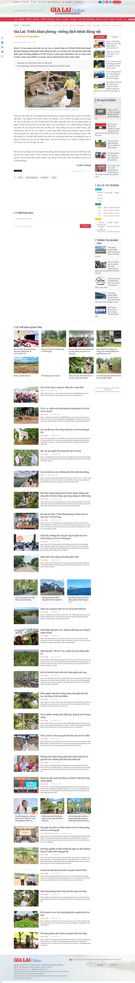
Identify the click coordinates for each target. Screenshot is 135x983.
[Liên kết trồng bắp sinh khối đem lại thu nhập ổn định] (108, 365)
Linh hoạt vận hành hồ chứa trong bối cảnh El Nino (63, 870)
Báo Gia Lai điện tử (67, 11)
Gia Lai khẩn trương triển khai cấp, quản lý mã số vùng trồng (65, 715)
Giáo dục (66, 19)
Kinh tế (58, 19)
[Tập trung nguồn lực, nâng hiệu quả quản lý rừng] (26, 587)
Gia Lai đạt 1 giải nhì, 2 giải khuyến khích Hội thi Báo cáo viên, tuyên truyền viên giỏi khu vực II (107, 171)
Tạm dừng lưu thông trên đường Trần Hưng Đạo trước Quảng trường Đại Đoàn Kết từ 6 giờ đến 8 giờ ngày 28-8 (107, 87)
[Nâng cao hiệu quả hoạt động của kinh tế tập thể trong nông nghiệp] (26, 785)
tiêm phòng (44, 177)
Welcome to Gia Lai (55, 2)
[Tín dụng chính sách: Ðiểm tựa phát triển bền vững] (26, 940)
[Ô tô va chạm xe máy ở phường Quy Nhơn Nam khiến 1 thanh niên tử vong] (99, 64)
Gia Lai (20, 177)
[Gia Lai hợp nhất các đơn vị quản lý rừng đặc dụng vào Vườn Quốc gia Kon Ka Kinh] (79, 806)
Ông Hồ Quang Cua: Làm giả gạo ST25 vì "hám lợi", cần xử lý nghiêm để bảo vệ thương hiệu (25, 818)
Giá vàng (65, 25)
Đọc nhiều (100, 37)
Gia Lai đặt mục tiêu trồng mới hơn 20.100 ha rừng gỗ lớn (64, 431)
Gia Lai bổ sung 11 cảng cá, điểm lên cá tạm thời (61, 387)
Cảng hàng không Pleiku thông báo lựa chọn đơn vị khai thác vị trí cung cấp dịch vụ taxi (107, 297)
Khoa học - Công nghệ (86, 19)
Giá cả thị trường (116, 25)
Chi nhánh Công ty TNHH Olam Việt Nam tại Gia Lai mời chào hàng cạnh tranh (107, 283)
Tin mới (115, 37)
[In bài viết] (2, 56)
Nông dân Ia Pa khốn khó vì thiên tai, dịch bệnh (34, 63)
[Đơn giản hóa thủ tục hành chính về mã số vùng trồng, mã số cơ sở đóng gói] (26, 834)
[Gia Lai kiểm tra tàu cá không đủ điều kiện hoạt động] (26, 479)
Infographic (79, 2)
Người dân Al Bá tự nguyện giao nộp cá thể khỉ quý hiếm (114, 156)
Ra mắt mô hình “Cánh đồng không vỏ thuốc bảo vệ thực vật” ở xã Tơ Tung (64, 515)
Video (17, 2)
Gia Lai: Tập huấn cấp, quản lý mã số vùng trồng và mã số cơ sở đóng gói (81, 351)
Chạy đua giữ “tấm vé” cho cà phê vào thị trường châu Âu (64, 652)
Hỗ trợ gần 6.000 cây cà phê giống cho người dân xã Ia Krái (65, 913)
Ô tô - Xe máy (56, 25)
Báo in (34, 2)
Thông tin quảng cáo (107, 242)
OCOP (49, 25)
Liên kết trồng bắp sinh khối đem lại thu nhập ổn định (108, 377)
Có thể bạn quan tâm (28, 327)
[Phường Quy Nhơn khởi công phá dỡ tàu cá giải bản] (52, 587)
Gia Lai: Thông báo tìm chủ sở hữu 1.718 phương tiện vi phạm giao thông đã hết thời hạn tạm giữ (107, 267)
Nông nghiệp (26, 25)
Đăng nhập (117, 2)
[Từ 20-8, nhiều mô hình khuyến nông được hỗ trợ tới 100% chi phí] (26, 415)
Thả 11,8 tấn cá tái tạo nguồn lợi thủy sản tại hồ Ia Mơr (65, 735)
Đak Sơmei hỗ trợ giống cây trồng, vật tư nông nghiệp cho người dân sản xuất (107, 351)
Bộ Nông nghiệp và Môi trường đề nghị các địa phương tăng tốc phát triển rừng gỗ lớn (65, 850)
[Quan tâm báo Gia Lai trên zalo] (103, 2)
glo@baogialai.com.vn (24, 969)
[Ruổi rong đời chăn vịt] (26, 365)
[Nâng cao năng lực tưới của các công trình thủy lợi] (26, 615)
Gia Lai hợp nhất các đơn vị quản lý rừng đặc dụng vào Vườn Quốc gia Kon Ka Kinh (79, 818)
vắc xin (54, 177)
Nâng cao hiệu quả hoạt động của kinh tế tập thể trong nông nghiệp (65, 779)
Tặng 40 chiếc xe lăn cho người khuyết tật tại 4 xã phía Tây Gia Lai (107, 114)
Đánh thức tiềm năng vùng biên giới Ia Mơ (59, 557)
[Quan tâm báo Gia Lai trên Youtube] (107, 2)
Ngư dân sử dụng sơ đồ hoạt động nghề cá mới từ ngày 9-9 (79, 600)
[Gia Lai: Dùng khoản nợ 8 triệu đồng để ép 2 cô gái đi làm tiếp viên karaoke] (99, 74)
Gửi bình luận (85, 226)
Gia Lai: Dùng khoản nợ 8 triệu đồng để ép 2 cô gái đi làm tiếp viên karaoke (113, 75)
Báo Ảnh (26, 2)
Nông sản (98, 189)
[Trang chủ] (16, 19)
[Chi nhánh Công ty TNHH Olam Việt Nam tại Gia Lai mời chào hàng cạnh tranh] (100, 281)
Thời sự (21, 19)
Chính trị (36, 19)
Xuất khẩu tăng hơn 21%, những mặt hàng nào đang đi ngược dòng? (65, 631)
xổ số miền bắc (99, 388)
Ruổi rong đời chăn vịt (22, 376)
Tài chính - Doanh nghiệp (93, 25)
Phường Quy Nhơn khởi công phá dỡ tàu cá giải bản (52, 599)
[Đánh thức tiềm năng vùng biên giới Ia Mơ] (26, 564)
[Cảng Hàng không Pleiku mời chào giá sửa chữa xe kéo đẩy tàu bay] (100, 250)
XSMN (117, 388)
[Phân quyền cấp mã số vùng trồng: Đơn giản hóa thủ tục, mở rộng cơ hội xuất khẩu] (26, 700)
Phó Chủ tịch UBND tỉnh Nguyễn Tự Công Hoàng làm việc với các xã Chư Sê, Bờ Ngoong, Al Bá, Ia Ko (107, 129)
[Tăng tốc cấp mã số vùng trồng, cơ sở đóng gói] (99, 54)
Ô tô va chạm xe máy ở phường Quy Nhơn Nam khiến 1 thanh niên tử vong (113, 64)
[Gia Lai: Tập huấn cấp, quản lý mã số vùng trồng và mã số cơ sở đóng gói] (81, 338)
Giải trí (105, 19)
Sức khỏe (74, 19)
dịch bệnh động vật (31, 177)
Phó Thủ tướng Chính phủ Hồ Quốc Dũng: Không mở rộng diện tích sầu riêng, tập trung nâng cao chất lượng (65, 494)
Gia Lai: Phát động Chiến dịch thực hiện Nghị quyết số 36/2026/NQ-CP (113, 44)
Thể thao (119, 19)
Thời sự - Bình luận (47, 19)
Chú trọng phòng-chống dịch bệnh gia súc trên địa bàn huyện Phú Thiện (43, 66)
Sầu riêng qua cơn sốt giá (50, 376)
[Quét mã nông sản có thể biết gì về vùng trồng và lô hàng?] (81, 365)
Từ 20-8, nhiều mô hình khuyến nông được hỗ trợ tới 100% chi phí (64, 409)
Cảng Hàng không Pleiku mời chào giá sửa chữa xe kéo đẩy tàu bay (107, 252)
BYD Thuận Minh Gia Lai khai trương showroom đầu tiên (106, 312)
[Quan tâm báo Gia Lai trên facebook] (100, 2)
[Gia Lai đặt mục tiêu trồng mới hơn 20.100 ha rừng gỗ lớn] (26, 436)
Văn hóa (98, 19)
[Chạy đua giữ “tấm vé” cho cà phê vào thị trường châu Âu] (26, 658)
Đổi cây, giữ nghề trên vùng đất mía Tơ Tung (60, 451)
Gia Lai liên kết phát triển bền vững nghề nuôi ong (63, 672)
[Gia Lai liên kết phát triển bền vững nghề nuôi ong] (26, 679)
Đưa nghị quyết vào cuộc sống (49, 833)
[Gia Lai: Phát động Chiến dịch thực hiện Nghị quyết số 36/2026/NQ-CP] (99, 44)
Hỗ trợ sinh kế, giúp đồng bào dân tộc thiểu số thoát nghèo (113, 144)
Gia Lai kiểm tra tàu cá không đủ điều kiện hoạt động (64, 472)
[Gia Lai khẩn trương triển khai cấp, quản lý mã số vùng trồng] (26, 721)
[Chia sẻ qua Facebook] (2, 38)
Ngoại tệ (98, 204)
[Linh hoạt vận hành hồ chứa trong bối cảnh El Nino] (26, 877)
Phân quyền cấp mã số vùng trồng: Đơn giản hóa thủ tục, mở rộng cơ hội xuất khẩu (64, 694)
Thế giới (28, 19)
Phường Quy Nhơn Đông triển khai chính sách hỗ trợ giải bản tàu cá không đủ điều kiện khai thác (64, 758)
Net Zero (72, 25)
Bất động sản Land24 (110, 388)
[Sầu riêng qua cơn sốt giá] (53, 365)
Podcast (43, 2)
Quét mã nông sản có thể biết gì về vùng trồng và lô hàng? (80, 377)
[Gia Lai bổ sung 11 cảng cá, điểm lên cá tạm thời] (26, 394)
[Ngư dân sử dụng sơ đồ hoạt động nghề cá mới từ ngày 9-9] (79, 587)
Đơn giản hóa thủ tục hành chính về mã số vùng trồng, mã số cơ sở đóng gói (65, 828)
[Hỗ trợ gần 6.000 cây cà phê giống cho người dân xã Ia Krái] (26, 919)
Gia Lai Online (27, 959)
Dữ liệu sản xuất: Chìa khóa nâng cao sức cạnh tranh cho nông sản (52, 818)
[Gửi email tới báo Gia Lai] (110, 2)
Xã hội (112, 19)
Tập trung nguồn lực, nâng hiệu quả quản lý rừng (25, 599)
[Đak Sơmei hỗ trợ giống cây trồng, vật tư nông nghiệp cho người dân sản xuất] (108, 338)
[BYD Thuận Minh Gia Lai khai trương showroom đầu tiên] (100, 310)
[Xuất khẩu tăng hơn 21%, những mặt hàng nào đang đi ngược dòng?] (26, 637)
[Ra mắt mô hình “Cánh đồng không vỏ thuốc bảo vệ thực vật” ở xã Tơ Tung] (26, 521)
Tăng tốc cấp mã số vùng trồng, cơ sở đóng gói (113, 54)
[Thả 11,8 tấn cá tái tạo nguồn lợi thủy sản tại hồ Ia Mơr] (26, 742)
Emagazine (68, 2)
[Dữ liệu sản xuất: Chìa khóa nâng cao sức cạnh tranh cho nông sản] (52, 806)
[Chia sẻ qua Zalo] (2, 42)
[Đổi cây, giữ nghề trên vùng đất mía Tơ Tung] (26, 458)
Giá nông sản (106, 25)
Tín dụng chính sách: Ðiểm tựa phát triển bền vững (63, 933)
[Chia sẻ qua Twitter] (2, 47)
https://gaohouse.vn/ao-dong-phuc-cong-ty (107, 391)
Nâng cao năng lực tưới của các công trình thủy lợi (63, 609)
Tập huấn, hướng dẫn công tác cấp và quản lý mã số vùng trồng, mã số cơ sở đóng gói (63, 536)
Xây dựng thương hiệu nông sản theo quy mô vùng (63, 891)
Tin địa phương (106, 100)
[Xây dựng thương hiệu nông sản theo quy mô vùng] (26, 898)
